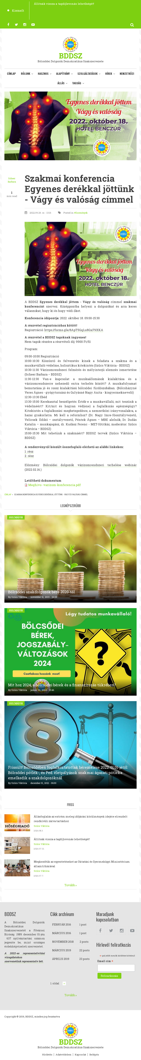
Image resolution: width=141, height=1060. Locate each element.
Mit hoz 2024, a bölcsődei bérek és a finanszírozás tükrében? (62, 684)
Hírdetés (47, 1054)
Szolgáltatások (87, 73)
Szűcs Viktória (19, 597)
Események (81, 212)
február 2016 (61, 924)
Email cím (105, 961)
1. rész (29, 451)
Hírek (108, 73)
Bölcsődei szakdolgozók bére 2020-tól (41, 591)
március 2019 (61, 950)
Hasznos (43, 73)
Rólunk (25, 73)
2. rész (29, 456)
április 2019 (60, 959)
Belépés (94, 1054)
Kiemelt (18, 10)
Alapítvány (63, 73)
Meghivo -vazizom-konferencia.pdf (54, 485)
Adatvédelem (63, 1054)
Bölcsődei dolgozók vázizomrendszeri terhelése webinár (90, 465)
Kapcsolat (80, 1054)
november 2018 (63, 941)
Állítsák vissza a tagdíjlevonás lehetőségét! (62, 839)
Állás (60, 83)
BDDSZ (70, 55)
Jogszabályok (16, 517)
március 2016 (61, 933)
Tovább (69, 885)
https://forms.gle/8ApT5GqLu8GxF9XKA (73, 330)
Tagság (76, 83)
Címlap (11, 73)
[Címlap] (70, 44)
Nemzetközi (127, 73)
